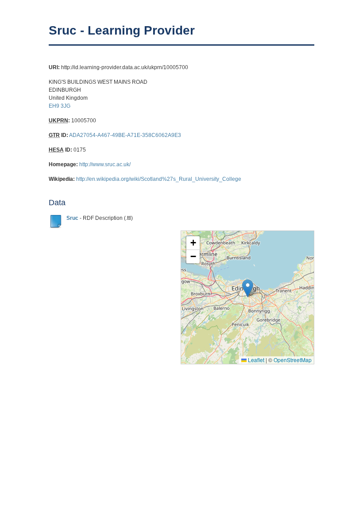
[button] (247, 288)
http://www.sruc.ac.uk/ (105, 164)
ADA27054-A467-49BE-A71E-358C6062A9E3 (125, 135)
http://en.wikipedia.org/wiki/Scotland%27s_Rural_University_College (158, 179)
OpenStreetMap (293, 359)
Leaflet (255, 359)
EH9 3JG (59, 106)
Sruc (72, 218)
